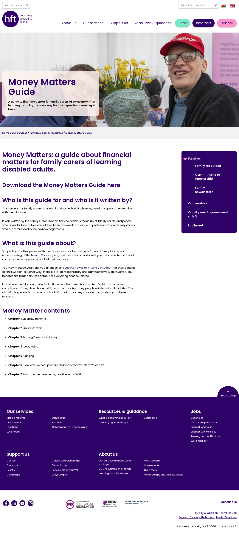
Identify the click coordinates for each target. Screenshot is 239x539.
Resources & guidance (153, 23)
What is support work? (204, 422)
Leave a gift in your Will (65, 470)
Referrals (203, 23)
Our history (150, 470)
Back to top (228, 395)
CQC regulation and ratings (115, 468)
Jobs (183, 23)
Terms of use (228, 513)
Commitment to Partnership (207, 176)
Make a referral (16, 417)
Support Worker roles (203, 431)
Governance (151, 465)
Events (11, 470)
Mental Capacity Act (44, 255)
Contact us (58, 417)
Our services (93, 23)
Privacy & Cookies (206, 513)
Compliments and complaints (69, 427)
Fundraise (12, 465)
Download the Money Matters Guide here (61, 185)
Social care (150, 417)
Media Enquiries (226, 517)
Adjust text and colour (193, 5)
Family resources (208, 166)
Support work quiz (201, 427)
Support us (119, 23)
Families (194, 158)
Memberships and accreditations (163, 474)
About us (68, 23)
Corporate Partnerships (66, 460)
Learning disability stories (113, 473)
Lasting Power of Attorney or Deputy (89, 268)
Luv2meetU (196, 225)
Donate (227, 23)
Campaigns (13, 474)
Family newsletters (204, 190)
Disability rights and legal (113, 422)
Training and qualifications (206, 436)
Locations (12, 427)
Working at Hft (199, 441)
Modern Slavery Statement (197, 517)
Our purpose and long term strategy (115, 462)
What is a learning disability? (115, 417)
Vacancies (197, 417)
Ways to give (59, 474)
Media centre (152, 460)
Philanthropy (59, 465)
